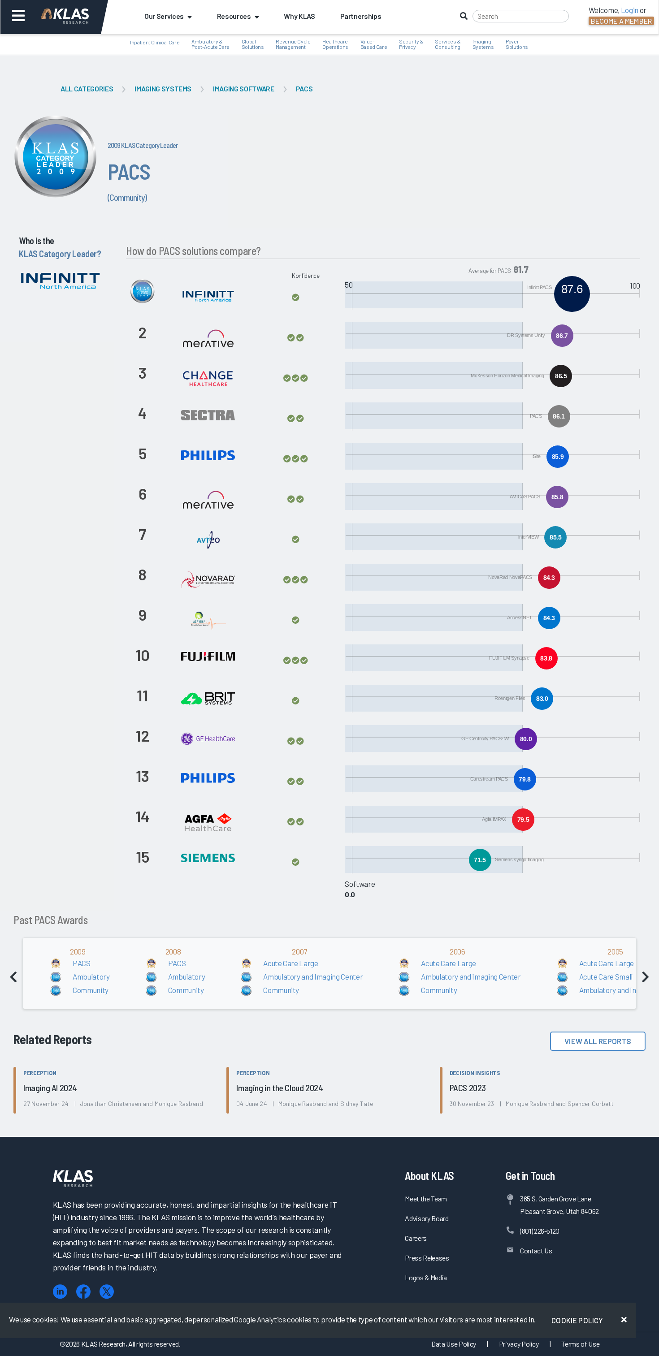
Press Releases (427, 1257)
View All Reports (597, 1040)
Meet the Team (426, 1198)
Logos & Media (426, 1277)
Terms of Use (580, 1343)
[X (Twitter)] (107, 1291)
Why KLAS (299, 16)
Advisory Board (426, 1218)
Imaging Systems (162, 88)
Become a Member (621, 21)
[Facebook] (83, 1291)
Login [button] (629, 9)
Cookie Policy (577, 1320)
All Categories (87, 88)
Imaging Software (243, 88)
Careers (416, 1238)
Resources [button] (234, 16)
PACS (304, 88)
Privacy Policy (519, 1343)
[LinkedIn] (60, 1291)
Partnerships (361, 16)
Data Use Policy (453, 1343)
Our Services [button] (164, 16)
